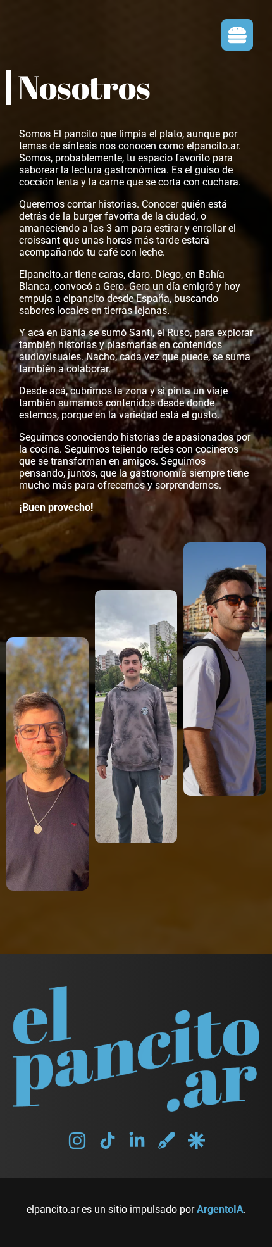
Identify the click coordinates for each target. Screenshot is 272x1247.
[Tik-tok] (107, 1140)
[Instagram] (77, 1140)
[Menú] (237, 35)
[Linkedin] (136, 1140)
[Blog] (166, 1140)
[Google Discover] (196, 1140)
